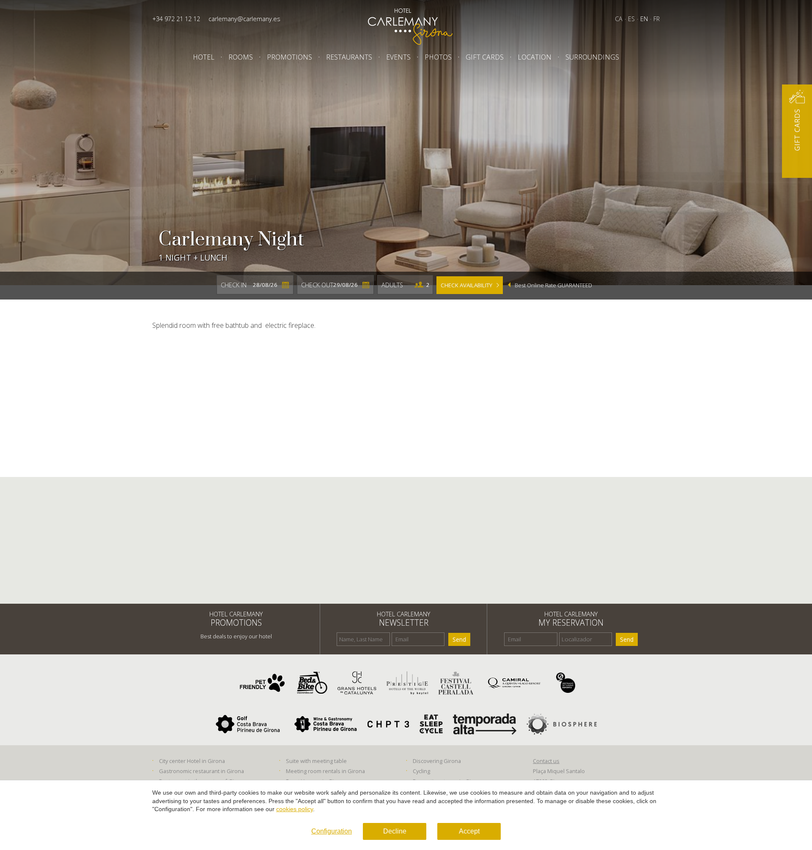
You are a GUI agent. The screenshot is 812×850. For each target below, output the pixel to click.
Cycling (421, 771)
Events (398, 57)
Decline (394, 831)
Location (534, 57)
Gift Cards (485, 57)
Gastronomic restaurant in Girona (201, 771)
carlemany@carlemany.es (244, 19)
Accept (469, 831)
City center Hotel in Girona (192, 761)
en (644, 19)
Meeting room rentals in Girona (325, 771)
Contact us (546, 761)
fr (656, 19)
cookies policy (294, 809)
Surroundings (592, 57)
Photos (438, 57)
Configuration (331, 831)
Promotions (289, 57)
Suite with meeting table (316, 761)
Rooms (240, 57)
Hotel (203, 57)
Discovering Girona (437, 761)
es (631, 19)
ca (619, 19)
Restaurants (349, 57)
